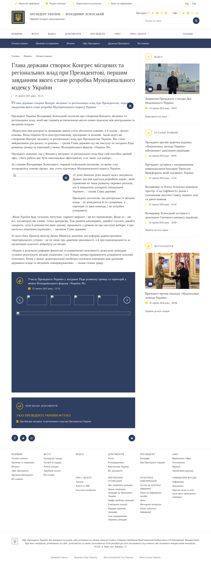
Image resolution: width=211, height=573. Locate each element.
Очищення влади (184, 477)
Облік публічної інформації (148, 510)
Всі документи (115, 470)
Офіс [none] (118, 33)
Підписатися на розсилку (88, 3)
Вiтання (71, 43)
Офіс (175, 454)
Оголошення (178, 462)
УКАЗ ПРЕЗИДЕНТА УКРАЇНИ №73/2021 (43, 415)
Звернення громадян (115, 479)
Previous (19, 300)
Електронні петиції (117, 504)
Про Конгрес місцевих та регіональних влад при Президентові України (55, 421)
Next (127, 300)
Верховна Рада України (85, 557)
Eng (194, 3)
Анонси (80, 481)
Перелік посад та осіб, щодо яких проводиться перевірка (184, 493)
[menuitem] (20, 33)
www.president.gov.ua (116, 543)
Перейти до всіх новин (157, 229)
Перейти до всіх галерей (157, 311)
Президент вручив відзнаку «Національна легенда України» (172, 295)
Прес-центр (84, 477)
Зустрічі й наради (52, 462)
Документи (116, 454)
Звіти (142, 500)
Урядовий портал (59, 557)
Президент (147, 454)
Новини (28, 56)
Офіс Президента (91, 43)
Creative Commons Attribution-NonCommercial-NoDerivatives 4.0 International (146, 539)
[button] (153, 13)
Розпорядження (115, 462)
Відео (80, 454)
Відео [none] (52, 33)
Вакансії (176, 466)
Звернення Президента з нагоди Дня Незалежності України (168, 101)
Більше (188, 33)
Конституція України (118, 466)
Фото (47, 454)
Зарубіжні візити (52, 470)
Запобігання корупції (182, 470)
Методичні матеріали (150, 504)
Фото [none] (35, 33)
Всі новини (143, 43)
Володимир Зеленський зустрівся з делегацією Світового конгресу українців (171, 215)
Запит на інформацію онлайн (150, 494)
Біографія (145, 458)
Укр (187, 3)
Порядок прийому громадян (117, 510)
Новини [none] (17, 33)
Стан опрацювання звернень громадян (117, 517)
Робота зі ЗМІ (83, 485)
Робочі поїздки (51, 466)
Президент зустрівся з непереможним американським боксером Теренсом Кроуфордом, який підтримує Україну (169, 168)
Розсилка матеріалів (86, 489)
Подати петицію (57, 3)
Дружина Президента (118, 43)
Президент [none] (98, 33)
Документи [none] (73, 33)
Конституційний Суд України (118, 557)
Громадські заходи (53, 458)
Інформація (178, 481)
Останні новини (20, 43)
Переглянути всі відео (156, 116)
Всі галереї (49, 474)
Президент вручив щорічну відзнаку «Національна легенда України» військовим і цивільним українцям (168, 146)
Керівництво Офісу (181, 458)
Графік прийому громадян (121, 500)
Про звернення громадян (120, 485)
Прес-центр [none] (138, 33)
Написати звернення (29, 3)
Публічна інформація (148, 479)
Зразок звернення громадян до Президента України (120, 493)
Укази (111, 458)
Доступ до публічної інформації (150, 486)
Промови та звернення (47, 43)
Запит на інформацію (121, 3)
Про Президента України (152, 462)
